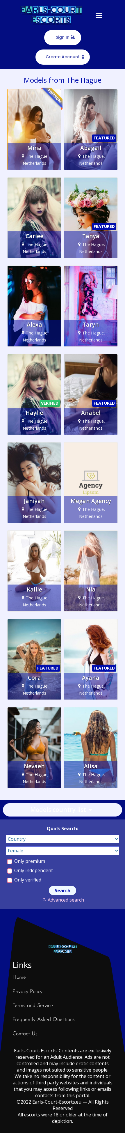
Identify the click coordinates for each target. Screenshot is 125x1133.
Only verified (27, 880)
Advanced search (66, 900)
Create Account (63, 57)
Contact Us (25, 1034)
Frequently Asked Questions (43, 1019)
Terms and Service (32, 1005)
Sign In (62, 37)
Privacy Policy (27, 991)
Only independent (33, 870)
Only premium (29, 861)
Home (19, 977)
